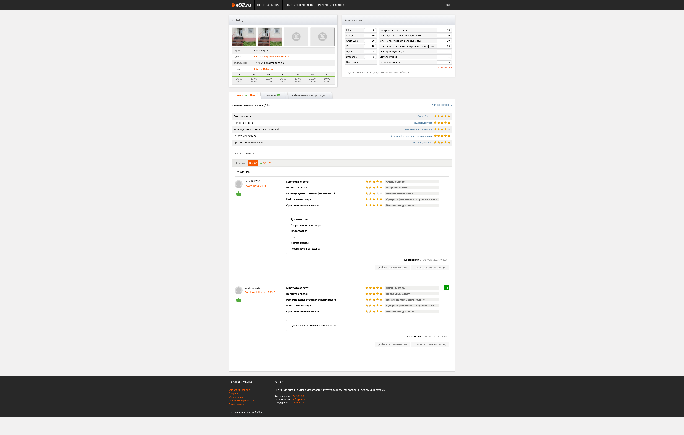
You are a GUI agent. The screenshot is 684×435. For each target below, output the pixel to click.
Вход (448, 4)
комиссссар (252, 287)
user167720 (252, 181)
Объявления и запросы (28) (309, 95)
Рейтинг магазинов (331, 4)
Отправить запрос (239, 389)
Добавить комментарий (392, 267)
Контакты (298, 402)
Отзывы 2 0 (244, 95)
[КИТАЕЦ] (244, 37)
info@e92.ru (299, 399)
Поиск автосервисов (299, 4)
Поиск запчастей (268, 4)
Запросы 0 (273, 95)
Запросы (234, 393)
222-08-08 (298, 396)
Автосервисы (237, 404)
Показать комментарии (430, 267)
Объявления (236, 396)
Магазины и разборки (241, 400)
